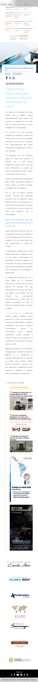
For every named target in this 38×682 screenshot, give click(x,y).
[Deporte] (19, 20)
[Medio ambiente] (28, 20)
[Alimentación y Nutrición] (9, 12)
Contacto (33, 680)
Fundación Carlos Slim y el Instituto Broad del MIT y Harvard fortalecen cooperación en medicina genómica (21, 395)
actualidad (17, 74)
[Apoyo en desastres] (14, 35)
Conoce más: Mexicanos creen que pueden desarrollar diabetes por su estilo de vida (19, 223)
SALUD (7, 74)
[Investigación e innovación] (23, 35)
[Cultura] (19, 28)
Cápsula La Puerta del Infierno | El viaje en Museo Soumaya (19, 438)
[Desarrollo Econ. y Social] (19, 12)
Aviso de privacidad (23, 680)
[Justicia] (9, 28)
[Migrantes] (28, 12)
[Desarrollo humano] (28, 28)
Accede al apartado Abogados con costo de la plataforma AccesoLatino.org (20, 417)
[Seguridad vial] (9, 20)
